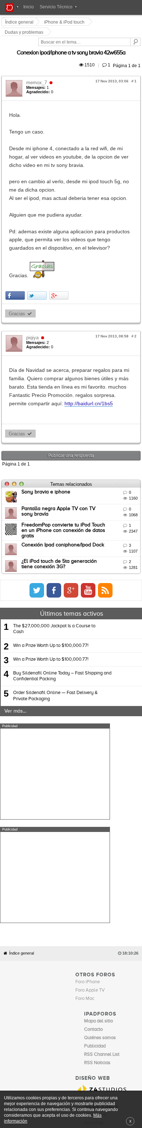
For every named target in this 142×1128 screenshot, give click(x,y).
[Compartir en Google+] (60, 252)
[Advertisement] (55, 710)
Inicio (28, 7)
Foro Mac (84, 831)
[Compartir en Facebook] (16, 252)
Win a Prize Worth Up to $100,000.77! (50, 582)
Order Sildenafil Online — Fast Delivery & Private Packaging (55, 632)
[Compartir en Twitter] (38, 252)
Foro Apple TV (90, 823)
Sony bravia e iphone (47, 432)
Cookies (67, 970)
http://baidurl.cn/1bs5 (71, 343)
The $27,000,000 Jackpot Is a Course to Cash (54, 565)
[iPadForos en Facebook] (118, 527)
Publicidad (106, 970)
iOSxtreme (95, 948)
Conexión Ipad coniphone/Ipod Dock (64, 481)
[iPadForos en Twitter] (101, 527)
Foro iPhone (87, 815)
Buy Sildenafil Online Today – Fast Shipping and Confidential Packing (62, 612)
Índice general (21, 786)
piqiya (33, 294)
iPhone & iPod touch (65, 22)
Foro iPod (93, 956)
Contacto (86, 970)
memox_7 (37, 64)
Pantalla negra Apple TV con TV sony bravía (74, 448)
